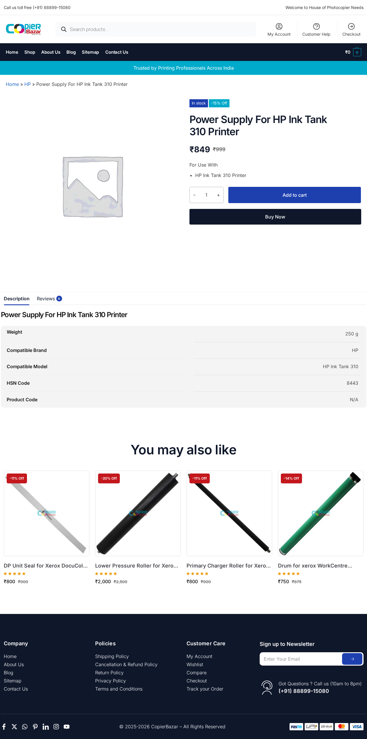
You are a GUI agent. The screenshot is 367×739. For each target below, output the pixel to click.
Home (12, 84)
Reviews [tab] (47, 298)
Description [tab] (17, 298)
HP (27, 84)
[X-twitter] (14, 727)
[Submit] (352, 659)
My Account (279, 34)
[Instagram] (56, 727)
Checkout (351, 34)
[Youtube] (67, 727)
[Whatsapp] (25, 727)
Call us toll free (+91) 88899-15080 (37, 7)
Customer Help (316, 34)
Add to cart (295, 195)
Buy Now (275, 217)
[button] (353, 52)
